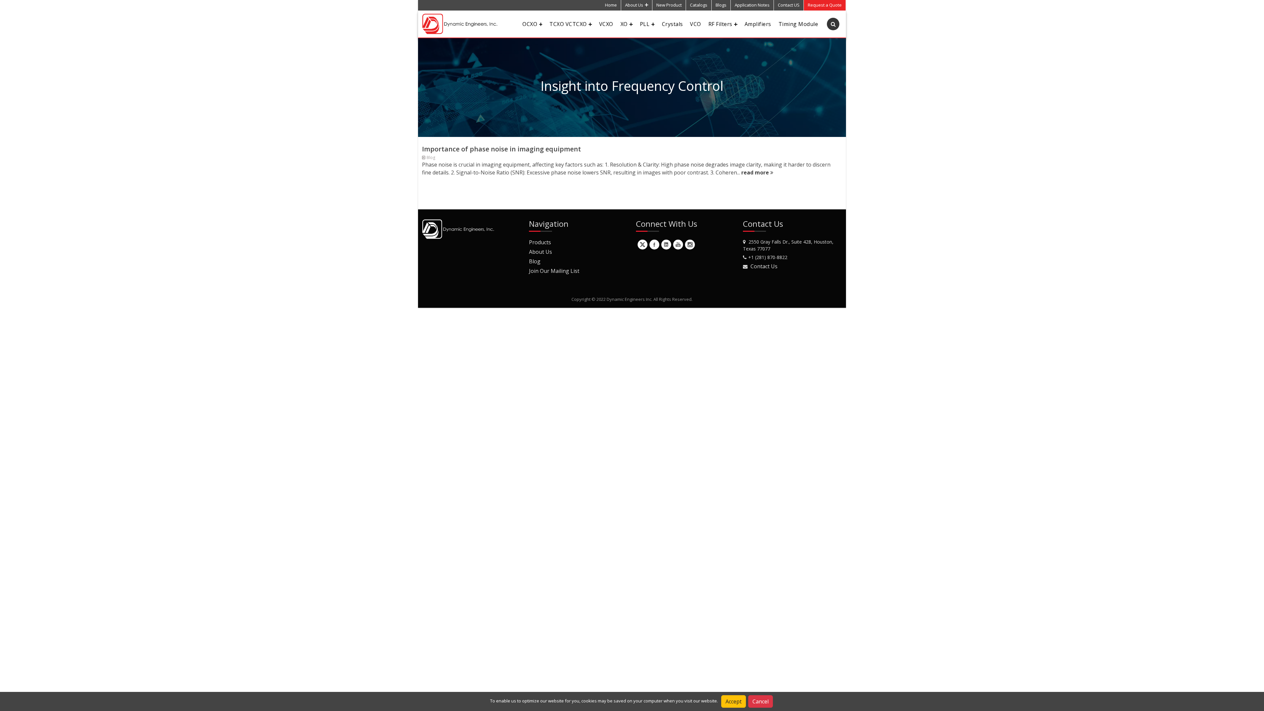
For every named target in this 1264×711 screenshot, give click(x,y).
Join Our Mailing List (554, 271)
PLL (644, 24)
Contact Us (763, 266)
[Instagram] (690, 245)
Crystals (672, 24)
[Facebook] (654, 245)
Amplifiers (758, 24)
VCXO (606, 24)
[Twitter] (642, 245)
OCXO (529, 24)
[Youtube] (678, 245)
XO (624, 24)
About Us (634, 5)
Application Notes (752, 5)
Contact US (789, 5)
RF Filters (720, 24)
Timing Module (798, 24)
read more (755, 172)
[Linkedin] (666, 245)
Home (611, 5)
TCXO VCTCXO (568, 24)
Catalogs (698, 5)
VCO (695, 24)
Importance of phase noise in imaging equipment (501, 149)
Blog (534, 261)
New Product (669, 5)
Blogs (721, 5)
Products (540, 242)
